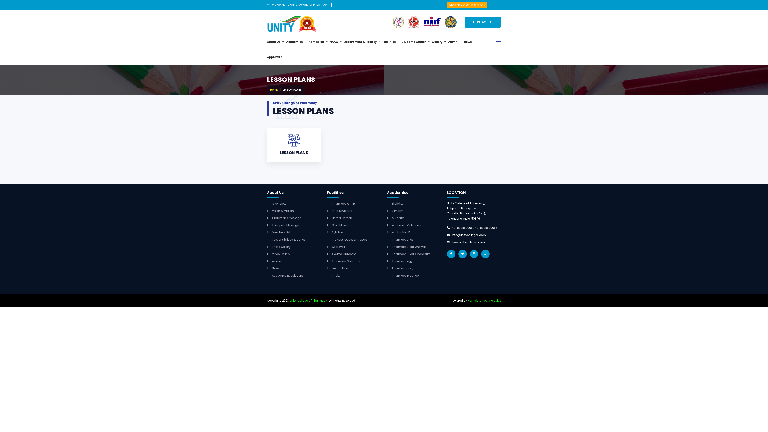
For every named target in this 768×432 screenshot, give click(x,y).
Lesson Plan (340, 268)
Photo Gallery (281, 247)
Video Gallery (281, 254)
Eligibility (397, 204)
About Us (273, 42)
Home (274, 90)
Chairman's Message (286, 218)
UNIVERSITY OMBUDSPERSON (466, 5)
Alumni (453, 42)
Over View (279, 204)
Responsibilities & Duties (288, 240)
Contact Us (483, 22)
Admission (316, 42)
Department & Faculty (360, 42)
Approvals (274, 57)
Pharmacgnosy (402, 268)
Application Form (404, 232)
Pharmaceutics (402, 240)
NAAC (334, 42)
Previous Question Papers (349, 240)
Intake (336, 276)
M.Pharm (398, 218)
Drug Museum (342, 225)
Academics (294, 42)
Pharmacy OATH (343, 204)
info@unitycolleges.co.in (469, 235)
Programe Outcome (346, 261)
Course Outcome (344, 254)
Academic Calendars (406, 225)
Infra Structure (342, 211)
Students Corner (414, 42)
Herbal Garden (342, 218)
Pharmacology (402, 261)
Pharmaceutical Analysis (409, 247)
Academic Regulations (287, 276)
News (468, 42)
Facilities (389, 42)
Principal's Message (285, 225)
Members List (281, 232)
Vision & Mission (283, 211)
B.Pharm (397, 211)
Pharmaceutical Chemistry (411, 254)
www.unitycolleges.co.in (468, 242)
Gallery (437, 42)
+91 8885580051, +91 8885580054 (475, 228)
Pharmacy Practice (405, 276)
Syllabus (337, 232)
